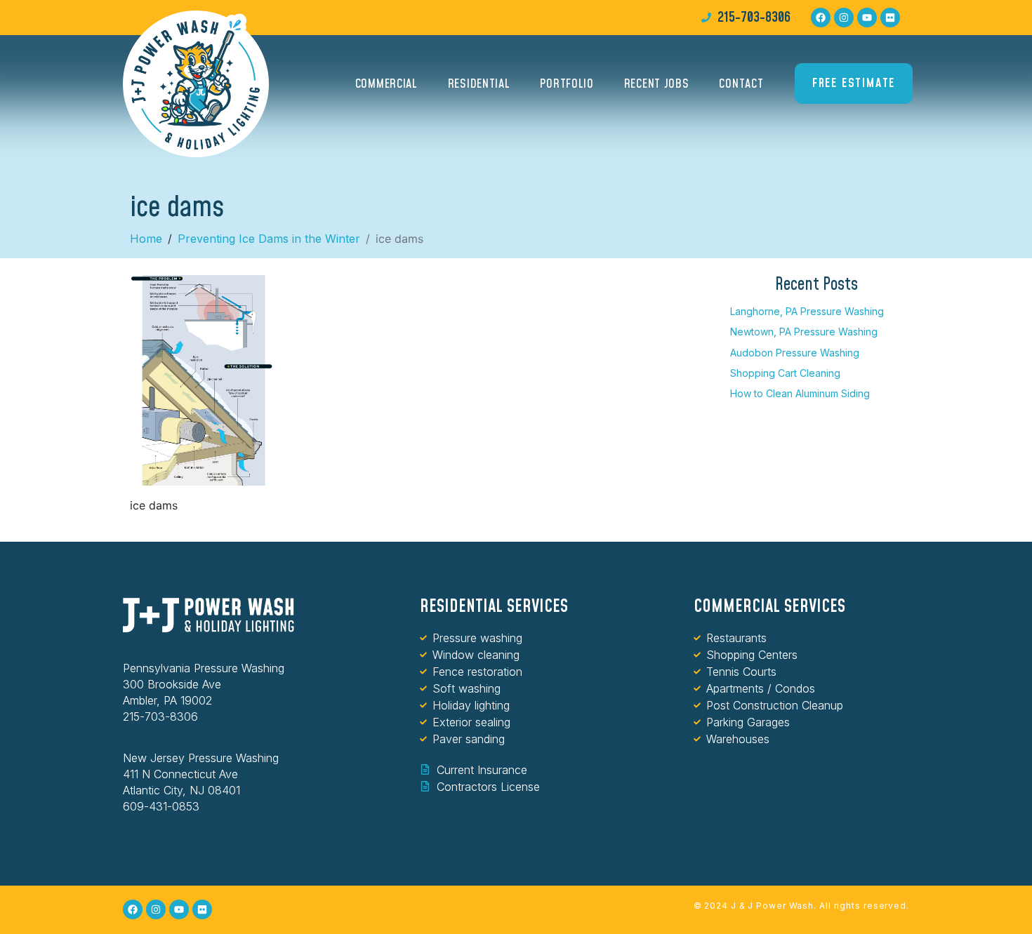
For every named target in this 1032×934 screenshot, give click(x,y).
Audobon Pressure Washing (794, 353)
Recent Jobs (656, 84)
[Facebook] (821, 17)
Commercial (386, 84)
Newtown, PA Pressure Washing (804, 332)
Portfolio (566, 84)
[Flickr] (890, 17)
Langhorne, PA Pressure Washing (807, 311)
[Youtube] (867, 17)
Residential (479, 84)
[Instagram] (844, 17)
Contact (741, 84)
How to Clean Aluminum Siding (800, 393)
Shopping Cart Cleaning (785, 373)
